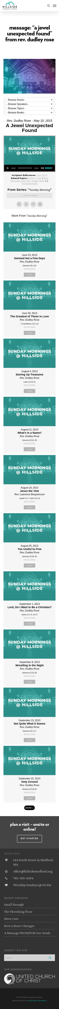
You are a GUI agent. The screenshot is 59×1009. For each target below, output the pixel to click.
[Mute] (42, 168)
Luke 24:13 (41, 175)
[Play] (8, 168)
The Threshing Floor (18, 911)
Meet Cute (11, 919)
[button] (54, 5)
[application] (29, 168)
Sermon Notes (31, 195)
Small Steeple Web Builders (37, 1000)
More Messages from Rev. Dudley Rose (29, 179)
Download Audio (30, 183)
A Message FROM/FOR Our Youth (27, 933)
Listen (29, 275)
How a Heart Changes (19, 926)
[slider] (25, 168)
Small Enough (14, 904)
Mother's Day (34, 178)
